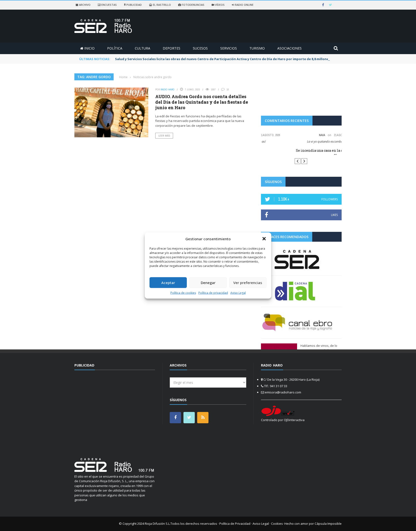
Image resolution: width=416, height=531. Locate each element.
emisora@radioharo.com (283, 392)
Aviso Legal (238, 293)
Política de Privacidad (234, 523)
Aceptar (168, 282)
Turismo (257, 48)
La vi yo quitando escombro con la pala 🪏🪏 (301, 141)
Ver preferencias (247, 282)
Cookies (277, 523)
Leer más (164, 135)
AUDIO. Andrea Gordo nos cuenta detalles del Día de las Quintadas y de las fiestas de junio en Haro (201, 102)
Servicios (228, 48)
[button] (264, 238)
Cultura (142, 48)
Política (114, 48)
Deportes (171, 48)
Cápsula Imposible (328, 523)
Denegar (208, 282)
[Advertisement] (114, 411)
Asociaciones (289, 48)
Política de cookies (183, 293)
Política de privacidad (213, 293)
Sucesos (200, 48)
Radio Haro (168, 89)
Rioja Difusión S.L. (157, 523)
